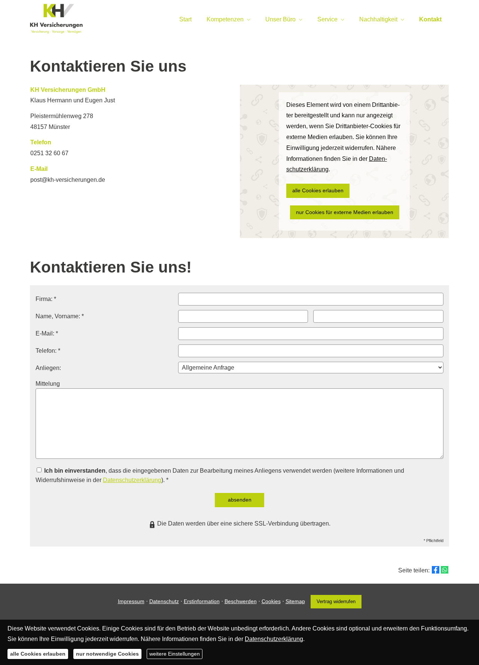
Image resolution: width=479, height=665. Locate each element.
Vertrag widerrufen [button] (336, 601)
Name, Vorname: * (60, 316)
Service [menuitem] (327, 19)
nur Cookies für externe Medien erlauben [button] (344, 212)
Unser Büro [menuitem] (280, 19)
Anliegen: (48, 368)
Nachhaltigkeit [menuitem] (378, 19)
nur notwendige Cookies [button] (107, 654)
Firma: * (46, 299)
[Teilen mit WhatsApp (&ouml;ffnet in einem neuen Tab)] (444, 570)
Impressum (131, 601)
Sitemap (295, 601)
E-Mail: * (47, 333)
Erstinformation (202, 601)
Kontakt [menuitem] (430, 19)
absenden (239, 500)
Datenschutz (164, 601)
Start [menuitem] (185, 19)
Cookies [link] (271, 601)
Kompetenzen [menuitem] (225, 19)
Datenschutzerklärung (132, 480)
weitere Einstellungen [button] (174, 654)
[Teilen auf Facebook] (435, 570)
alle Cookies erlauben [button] (318, 190)
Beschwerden (241, 601)
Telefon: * (48, 350)
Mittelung (48, 383)
